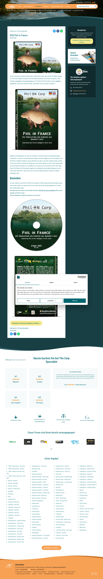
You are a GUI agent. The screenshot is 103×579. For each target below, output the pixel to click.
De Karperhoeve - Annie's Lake (15, 523)
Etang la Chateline (36, 530)
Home (19, 6)
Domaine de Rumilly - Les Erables (40, 490)
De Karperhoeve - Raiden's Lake (16, 539)
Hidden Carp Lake (60, 492)
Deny (28, 300)
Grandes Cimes (59, 484)
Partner (40, 573)
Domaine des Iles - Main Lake (39, 498)
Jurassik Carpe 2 (60, 508)
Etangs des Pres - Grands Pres (63, 468)
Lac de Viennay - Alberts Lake (63, 519)
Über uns (46, 6)
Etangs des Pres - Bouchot (62, 466)
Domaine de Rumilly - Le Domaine (40, 484)
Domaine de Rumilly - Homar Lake (40, 476)
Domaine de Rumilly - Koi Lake (39, 479)
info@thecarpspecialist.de (79, 90)
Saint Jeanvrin (83, 503)
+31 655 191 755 (71, 2)
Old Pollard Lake (83, 495)
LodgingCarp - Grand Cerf (86, 474)
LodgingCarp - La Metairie (86, 479)
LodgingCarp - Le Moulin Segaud (87, 487)
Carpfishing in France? (53, 571)
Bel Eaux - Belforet (12, 480)
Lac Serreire (18, 81)
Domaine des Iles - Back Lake (39, 495)
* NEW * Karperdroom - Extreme (16, 468)
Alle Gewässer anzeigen (51, 548)
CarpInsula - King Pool (13, 510)
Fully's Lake (58, 474)
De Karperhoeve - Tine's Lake (39, 466)
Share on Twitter (54, 31)
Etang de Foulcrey (36, 516)
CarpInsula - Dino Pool (13, 504)
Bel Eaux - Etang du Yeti (14, 488)
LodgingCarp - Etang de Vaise (87, 468)
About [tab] (75, 282)
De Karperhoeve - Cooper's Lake (16, 526)
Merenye (82, 490)
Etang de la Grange (36, 519)
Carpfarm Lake (12, 499)
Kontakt (68, 6)
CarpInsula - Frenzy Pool (14, 507)
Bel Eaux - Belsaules (13, 483)
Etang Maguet (35, 532)
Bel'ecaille (10, 491)
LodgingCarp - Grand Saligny (87, 476)
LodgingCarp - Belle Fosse (86, 466)
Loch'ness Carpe (60, 538)
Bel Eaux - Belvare (12, 486)
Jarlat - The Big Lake (61, 498)
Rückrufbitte (60, 573)
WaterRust (82, 524)
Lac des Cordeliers (60, 524)
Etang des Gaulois (36, 524)
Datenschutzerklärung (49, 573)
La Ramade (58, 514)
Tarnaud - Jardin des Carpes (87, 508)
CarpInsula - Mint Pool (13, 512)
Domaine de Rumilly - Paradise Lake (41, 492)
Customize (51, 300)
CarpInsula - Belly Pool (13, 502)
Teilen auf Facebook (57, 31)
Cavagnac (10, 518)
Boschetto (10, 494)
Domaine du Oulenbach (37, 500)
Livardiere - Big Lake (61, 532)
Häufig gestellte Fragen (57, 6)
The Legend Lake (84, 516)
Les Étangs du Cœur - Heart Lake (64, 530)
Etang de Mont (35, 522)
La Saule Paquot (60, 516)
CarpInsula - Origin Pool (14, 515)
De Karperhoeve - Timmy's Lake (16, 542)
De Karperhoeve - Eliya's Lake (15, 528)
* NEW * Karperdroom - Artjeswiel (16, 466)
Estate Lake (35, 508)
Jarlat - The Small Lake (61, 500)
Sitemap (34, 573)
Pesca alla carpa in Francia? (68, 571)
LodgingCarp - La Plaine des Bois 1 (88, 482)
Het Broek (58, 487)
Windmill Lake (83, 530)
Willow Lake (82, 527)
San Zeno (82, 506)
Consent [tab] (27, 282)
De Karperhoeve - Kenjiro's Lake (16, 536)
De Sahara (34, 471)
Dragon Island (35, 503)
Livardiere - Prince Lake (62, 535)
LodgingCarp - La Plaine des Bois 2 (88, 484)
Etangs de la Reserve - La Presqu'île (41, 535)
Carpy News (38, 6)
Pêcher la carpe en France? (23, 573)
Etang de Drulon (36, 514)
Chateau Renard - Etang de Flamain (17, 520)
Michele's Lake (83, 492)
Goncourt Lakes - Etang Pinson (63, 479)
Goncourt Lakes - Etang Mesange (64, 476)
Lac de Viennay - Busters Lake (63, 522)
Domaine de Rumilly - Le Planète (40, 487)
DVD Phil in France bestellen (47, 190)
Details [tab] (52, 282)
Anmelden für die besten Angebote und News (25, 323)
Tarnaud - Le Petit (84, 514)
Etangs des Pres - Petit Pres (63, 471)
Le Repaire (58, 527)
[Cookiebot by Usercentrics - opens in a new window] (79, 277)
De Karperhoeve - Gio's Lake (15, 531)
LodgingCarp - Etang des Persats (88, 471)
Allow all (74, 300)
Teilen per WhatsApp (61, 31)
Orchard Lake (83, 498)
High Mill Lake (59, 495)
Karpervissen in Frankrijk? (39, 571)
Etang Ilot (34, 527)
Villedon (82, 519)
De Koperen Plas (36, 468)
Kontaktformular (69, 573)
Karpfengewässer (28, 6)
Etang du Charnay (29, 81)
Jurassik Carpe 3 (60, 511)
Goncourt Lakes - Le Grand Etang (64, 482)
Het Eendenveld (59, 490)
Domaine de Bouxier (37, 474)
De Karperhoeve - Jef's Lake (15, 534)
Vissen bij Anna (83, 522)
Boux (9, 496)
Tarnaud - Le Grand (84, 511)
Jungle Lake (59, 503)
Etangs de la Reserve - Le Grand (40, 538)
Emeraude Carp (36, 506)
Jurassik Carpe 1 (60, 506)
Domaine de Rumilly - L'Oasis (39, 482)
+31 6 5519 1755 (87, 2)
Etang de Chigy (35, 511)
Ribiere (81, 500)
